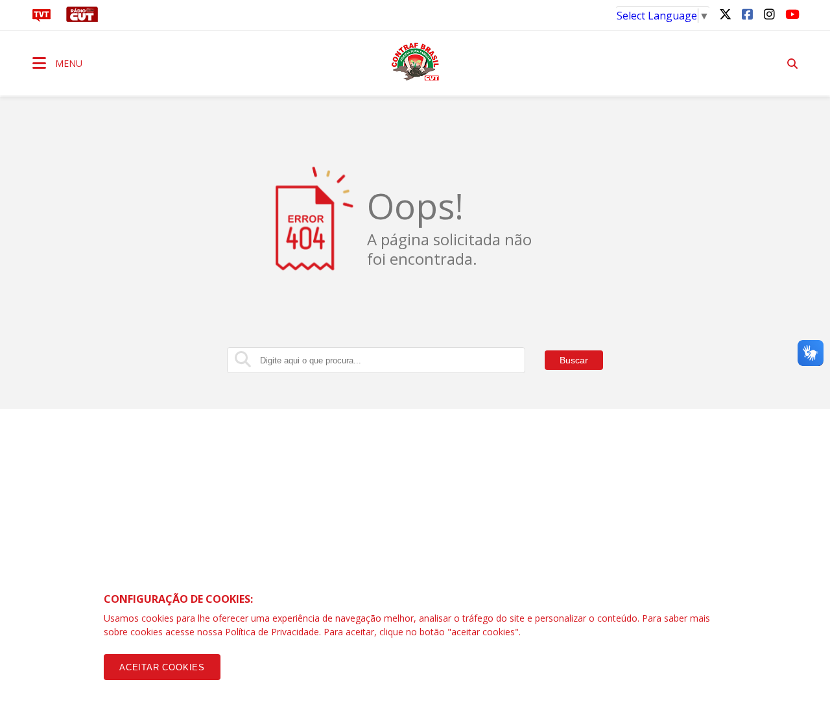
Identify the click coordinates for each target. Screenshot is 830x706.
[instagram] (769, 13)
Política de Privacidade (272, 632)
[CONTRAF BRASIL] (415, 61)
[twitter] (724, 13)
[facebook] (747, 13)
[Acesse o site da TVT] (41, 18)
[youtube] (791, 13)
